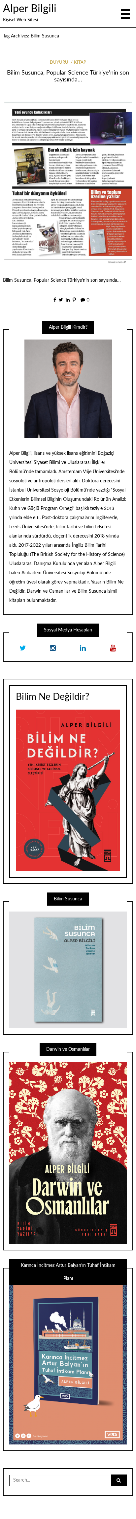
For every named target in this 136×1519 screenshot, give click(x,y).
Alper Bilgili (29, 9)
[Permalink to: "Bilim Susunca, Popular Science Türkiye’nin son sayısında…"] (68, 181)
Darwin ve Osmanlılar (48, 591)
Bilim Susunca (92, 591)
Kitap (80, 62)
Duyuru (59, 62)
